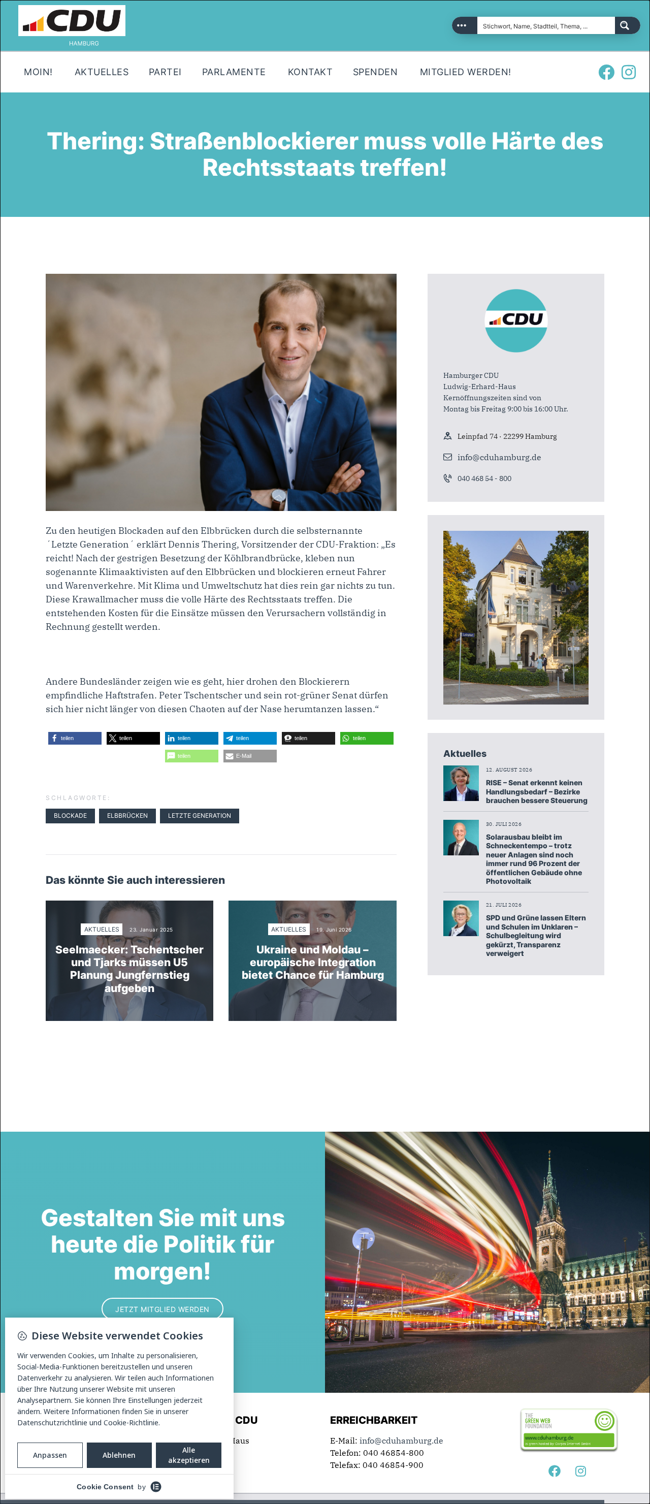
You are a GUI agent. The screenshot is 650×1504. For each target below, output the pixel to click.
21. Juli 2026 (504, 905)
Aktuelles (101, 929)
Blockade (70, 815)
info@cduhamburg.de (499, 457)
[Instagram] (629, 72)
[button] (75, 738)
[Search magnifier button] (627, 25)
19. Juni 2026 (334, 929)
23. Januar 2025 (151, 929)
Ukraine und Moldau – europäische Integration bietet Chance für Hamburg (313, 962)
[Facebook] (606, 72)
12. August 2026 (509, 769)
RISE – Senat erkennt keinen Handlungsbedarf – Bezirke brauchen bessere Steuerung (537, 791)
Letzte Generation (199, 815)
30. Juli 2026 (504, 824)
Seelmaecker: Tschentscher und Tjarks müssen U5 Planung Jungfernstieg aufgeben (129, 969)
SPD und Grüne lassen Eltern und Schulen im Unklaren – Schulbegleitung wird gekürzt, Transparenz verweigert (536, 935)
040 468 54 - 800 (484, 478)
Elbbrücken (127, 815)
